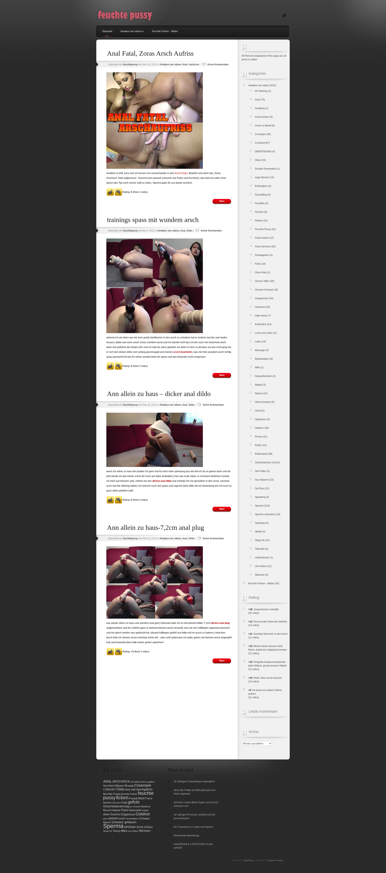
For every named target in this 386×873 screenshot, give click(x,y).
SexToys (259, 488)
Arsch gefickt (148, 782)
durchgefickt (144, 789)
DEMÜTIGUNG (263, 151)
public (122, 818)
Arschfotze (135, 782)
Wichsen (144, 830)
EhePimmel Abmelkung (186, 835)
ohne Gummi (111, 814)
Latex (258, 341)
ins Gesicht (135, 806)
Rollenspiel (261, 453)
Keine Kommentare (218, 64)
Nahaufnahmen (263, 376)
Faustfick (260, 203)
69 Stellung (261, 91)
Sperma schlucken (265, 514)
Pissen (258, 436)
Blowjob (129, 785)
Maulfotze (146, 806)
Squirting (260, 523)
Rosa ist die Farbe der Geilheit (270, 621)
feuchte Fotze (112, 793)
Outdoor (259, 428)
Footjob (133, 798)
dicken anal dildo (161, 481)
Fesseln (259, 212)
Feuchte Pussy (263, 229)
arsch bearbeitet (182, 352)
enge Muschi (262, 177)
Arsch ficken (181, 173)
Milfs (257, 367)
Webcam (260, 574)
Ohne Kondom (263, 402)
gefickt (134, 802)
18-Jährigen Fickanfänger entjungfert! (194, 781)
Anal (185, 64)
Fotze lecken (262, 237)
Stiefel (258, 531)
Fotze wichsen (263, 246)
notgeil (145, 810)
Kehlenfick (260, 324)
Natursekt (135, 810)
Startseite (107, 31)
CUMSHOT (109, 789)
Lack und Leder (263, 333)
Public (258, 445)
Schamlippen (132, 818)
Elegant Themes (275, 860)
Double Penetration (265, 168)
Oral (257, 410)
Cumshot (260, 142)
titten (124, 830)
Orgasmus (260, 419)
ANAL (107, 781)
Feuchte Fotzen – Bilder (165, 31)
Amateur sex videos (132, 31)
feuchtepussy (130, 64)
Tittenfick (260, 549)
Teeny (116, 830)
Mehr (222, 201)
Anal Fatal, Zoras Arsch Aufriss (150, 53)
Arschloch (109, 785)
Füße (258, 263)
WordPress (249, 860)
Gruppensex (261, 298)
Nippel (258, 384)
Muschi (107, 810)
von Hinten (133, 831)
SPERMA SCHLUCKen (138, 827)
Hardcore (194, 64)
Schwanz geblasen (123, 822)
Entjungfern (261, 186)
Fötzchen (116, 802)
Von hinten (261, 566)
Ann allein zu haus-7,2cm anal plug (155, 527)
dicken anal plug (220, 623)
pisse (105, 818)
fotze (141, 798)
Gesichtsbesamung (116, 806)
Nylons (259, 393)
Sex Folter (260, 471)
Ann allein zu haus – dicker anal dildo (159, 393)
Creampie (260, 134)
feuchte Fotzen (129, 794)
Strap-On (260, 540)
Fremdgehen (262, 255)
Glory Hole (261, 272)
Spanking (260, 497)
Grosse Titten (262, 281)
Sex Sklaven (262, 479)
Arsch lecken (262, 117)
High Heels (261, 315)
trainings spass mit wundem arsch (153, 219)
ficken (122, 797)
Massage (260, 350)
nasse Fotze (120, 810)
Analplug (260, 108)
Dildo (189, 230)
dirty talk (130, 789)
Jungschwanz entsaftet (266, 609)
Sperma (259, 505)
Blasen (119, 785)
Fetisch (259, 220)
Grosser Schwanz (264, 289)
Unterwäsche (262, 557)
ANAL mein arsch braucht (267, 677)
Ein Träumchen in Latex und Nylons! (193, 827)
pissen (113, 818)
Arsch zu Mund (263, 125)
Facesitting (261, 194)
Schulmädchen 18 (265, 462)
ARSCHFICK (121, 781)
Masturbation (262, 358)
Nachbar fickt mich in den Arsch (271, 633)
